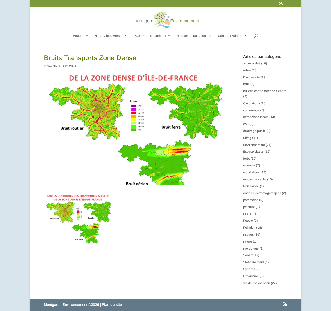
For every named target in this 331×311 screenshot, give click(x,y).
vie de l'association (256, 283)
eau (246, 124)
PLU (137, 35)
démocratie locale (255, 117)
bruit (246, 84)
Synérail (249, 269)
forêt (246, 158)
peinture (249, 207)
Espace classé (253, 151)
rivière (247, 241)
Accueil (78, 35)
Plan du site (112, 305)
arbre (247, 70)
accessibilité (251, 63)
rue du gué (251, 248)
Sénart (248, 255)
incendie (249, 165)
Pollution (249, 227)
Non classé (251, 186)
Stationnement (253, 262)
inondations (251, 172)
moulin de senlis (254, 179)
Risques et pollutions (192, 35)
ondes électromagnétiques (262, 193)
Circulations (251, 103)
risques (248, 234)
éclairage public (254, 131)
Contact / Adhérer (230, 35)
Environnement (254, 145)
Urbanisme (158, 35)
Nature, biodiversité (109, 35)
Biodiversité (251, 77)
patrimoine (250, 200)
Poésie (248, 220)
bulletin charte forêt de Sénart (264, 91)
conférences (252, 110)
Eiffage (248, 138)
